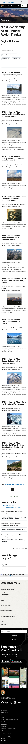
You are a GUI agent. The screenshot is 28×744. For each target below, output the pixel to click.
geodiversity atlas (9, 484)
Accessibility (4, 710)
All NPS (14, 639)
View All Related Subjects (8, 597)
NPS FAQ (3, 721)
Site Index (3, 624)
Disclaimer (3, 726)
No (6, 569)
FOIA (2, 715)
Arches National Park (6, 605)
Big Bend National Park (6, 608)
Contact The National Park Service (9, 719)
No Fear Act (3, 724)
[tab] (14, 517)
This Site (14, 635)
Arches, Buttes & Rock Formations (9, 592)
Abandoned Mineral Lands (7, 589)
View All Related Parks (7, 610)
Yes (6, 564)
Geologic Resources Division (8, 616)
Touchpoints (10, 575)
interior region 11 (19, 484)
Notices (2, 717)
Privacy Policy (4, 712)
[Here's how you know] (14, 2)
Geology (5, 20)
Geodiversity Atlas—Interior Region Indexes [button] (12, 540)
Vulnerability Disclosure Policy (8, 728)
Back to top (14, 496)
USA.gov (3, 730)
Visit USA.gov (5, 741)
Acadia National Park (6, 603)
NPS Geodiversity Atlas (8, 505)
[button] (14, 517)
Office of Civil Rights (6, 733)
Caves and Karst (5, 594)
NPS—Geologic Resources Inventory (12, 507)
